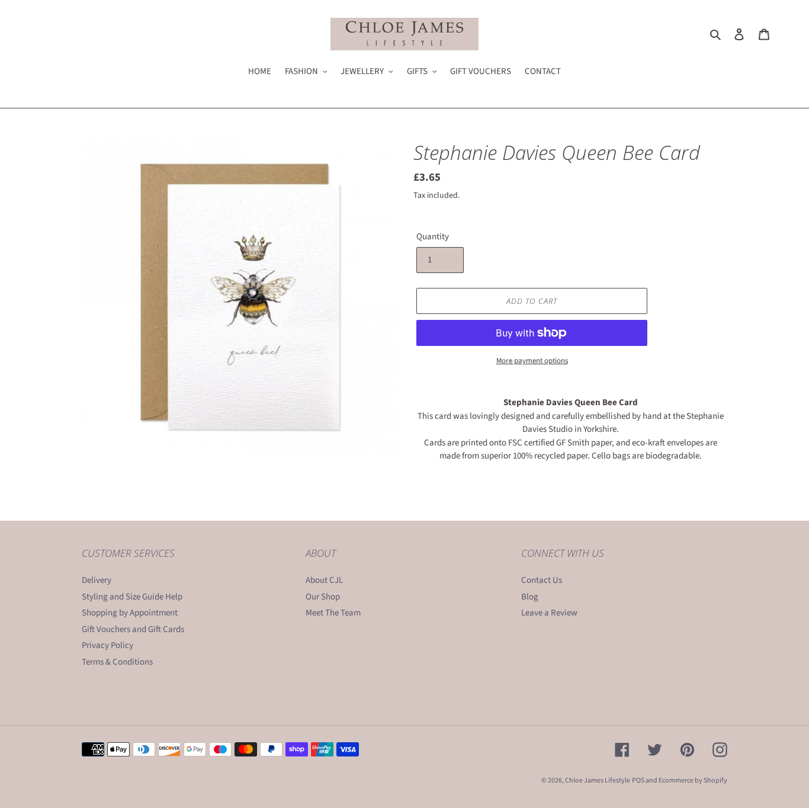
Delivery (96, 580)
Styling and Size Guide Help (132, 597)
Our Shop (323, 597)
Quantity (432, 236)
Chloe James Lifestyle (597, 780)
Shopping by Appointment (130, 613)
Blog (529, 597)
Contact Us (541, 580)
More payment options (532, 360)
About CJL (324, 580)
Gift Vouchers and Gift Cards (133, 629)
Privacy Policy (107, 645)
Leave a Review (549, 613)
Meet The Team (333, 613)
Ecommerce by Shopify (693, 780)
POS (638, 780)
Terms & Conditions (117, 662)
